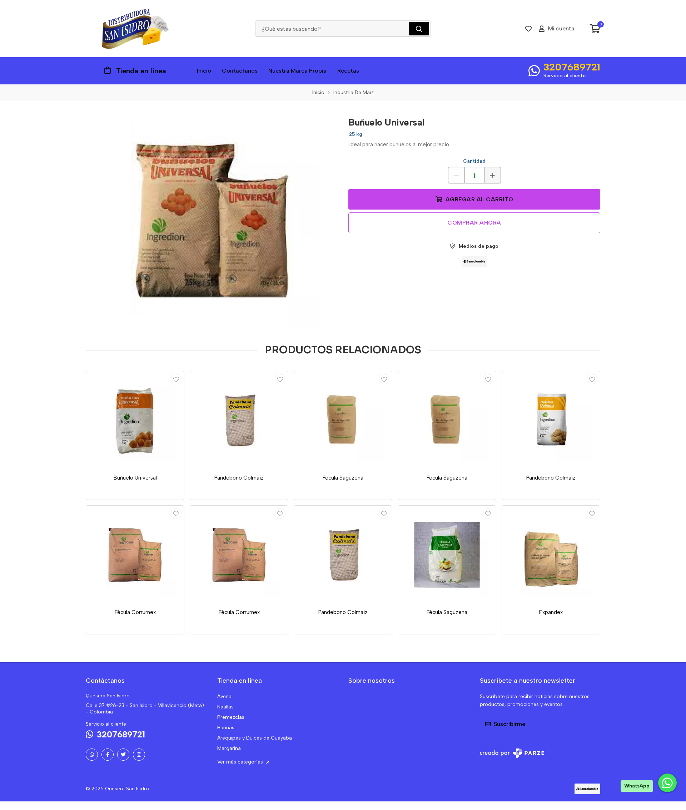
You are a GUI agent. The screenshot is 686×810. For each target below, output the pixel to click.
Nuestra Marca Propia (297, 70)
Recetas (348, 70)
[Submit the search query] (419, 28)
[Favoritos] (528, 28)
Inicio (204, 70)
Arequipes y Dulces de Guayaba (254, 738)
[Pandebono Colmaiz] (239, 420)
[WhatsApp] (92, 754)
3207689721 (571, 67)
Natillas (225, 707)
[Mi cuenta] (176, 379)
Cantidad (474, 161)
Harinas (225, 728)
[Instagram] (139, 754)
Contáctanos (240, 70)
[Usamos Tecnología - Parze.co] (512, 753)
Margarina (229, 748)
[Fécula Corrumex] (135, 555)
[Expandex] (551, 555)
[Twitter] (123, 754)
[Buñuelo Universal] (212, 219)
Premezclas (230, 717)
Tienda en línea (141, 71)
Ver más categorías (240, 762)
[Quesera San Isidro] (135, 28)
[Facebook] (107, 754)
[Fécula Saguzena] (343, 420)
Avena (224, 696)
